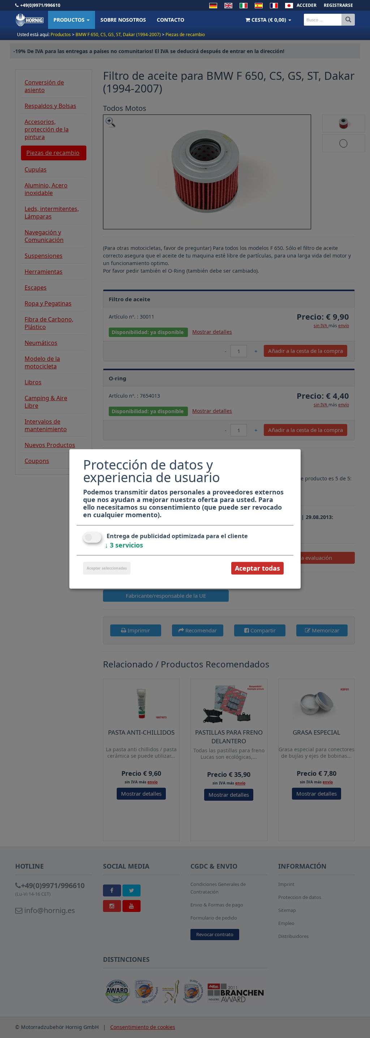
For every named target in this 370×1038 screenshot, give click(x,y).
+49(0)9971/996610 (40, 5)
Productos (69, 19)
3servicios (124, 545)
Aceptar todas (257, 568)
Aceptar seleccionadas (107, 568)
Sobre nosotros (123, 19)
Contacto (170, 19)
